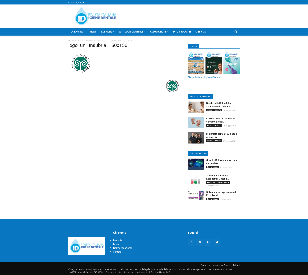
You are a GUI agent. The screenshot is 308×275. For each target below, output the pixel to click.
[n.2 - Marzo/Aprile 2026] (231, 63)
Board (116, 244)
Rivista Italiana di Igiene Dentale (204, 77)
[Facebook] (191, 242)
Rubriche (106, 31)
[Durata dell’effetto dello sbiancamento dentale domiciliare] (196, 107)
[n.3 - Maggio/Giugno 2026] (213, 63)
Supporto (205, 265)
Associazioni (158, 31)
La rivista (77, 31)
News (93, 31)
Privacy (236, 265)
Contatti (117, 251)
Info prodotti (182, 31)
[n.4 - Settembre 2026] (196, 63)
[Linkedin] (208, 242)
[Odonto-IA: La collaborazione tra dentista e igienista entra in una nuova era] (196, 164)
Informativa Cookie (221, 265)
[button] (236, 32)
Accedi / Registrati (76, 2)
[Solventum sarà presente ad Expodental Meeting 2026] (196, 195)
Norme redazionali (122, 247)
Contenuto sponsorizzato (218, 182)
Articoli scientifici (131, 31)
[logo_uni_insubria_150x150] (80, 74)
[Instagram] (199, 242)
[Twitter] (217, 242)
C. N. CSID (200, 31)
